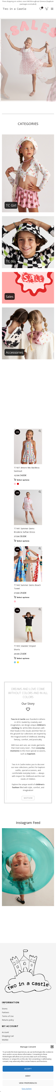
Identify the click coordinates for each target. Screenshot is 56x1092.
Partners (5, 1012)
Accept (28, 1068)
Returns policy (8, 1020)
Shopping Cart (8, 1036)
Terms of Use (8, 1016)
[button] (52, 1046)
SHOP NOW (28, 798)
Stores (4, 1008)
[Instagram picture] (7, 919)
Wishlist (42, 7)
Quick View (40, 431)
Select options (23, 480)
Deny (27, 1075)
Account (5, 1032)
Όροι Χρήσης (27, 1089)
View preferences (28, 1083)
